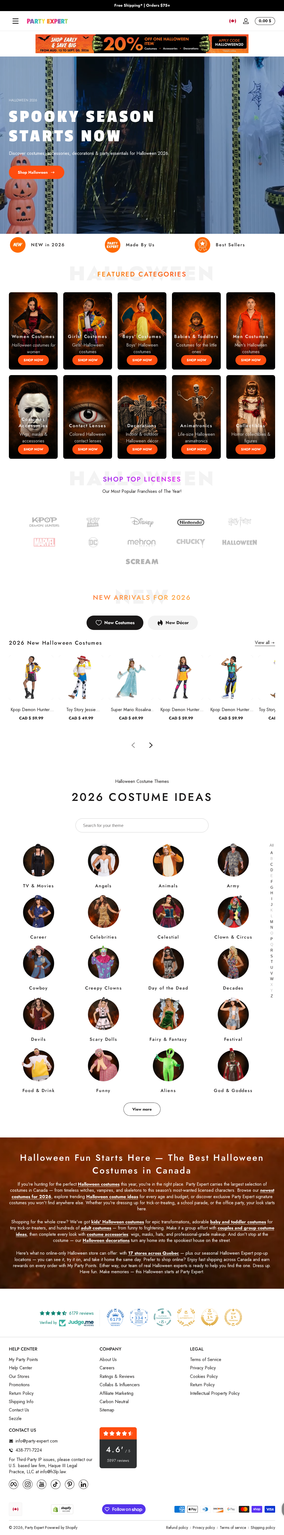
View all (262, 643)
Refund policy (177, 1527)
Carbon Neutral (114, 1402)
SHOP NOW (33, 360)
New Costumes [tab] (119, 622)
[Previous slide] (133, 745)
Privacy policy (204, 1527)
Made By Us (140, 245)
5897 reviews (118, 1460)
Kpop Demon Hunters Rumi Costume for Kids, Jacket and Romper (31, 709)
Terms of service (233, 1527)
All (272, 845)
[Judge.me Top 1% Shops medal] (210, 1317)
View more (142, 1109)
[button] (232, 21)
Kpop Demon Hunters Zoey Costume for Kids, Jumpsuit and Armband (231, 709)
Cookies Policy (204, 1376)
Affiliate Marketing (116, 1393)
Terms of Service (205, 1360)
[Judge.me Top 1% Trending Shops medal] (233, 1317)
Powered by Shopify (61, 1527)
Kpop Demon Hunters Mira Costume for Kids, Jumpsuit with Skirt (180, 709)
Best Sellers (230, 245)
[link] (93, 543)
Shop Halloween (33, 172)
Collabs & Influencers (120, 1385)
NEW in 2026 (48, 245)
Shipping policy (263, 1527)
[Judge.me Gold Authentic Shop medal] (186, 1317)
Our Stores (19, 1376)
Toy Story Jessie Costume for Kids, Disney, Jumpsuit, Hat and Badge (81, 709)
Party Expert (34, 1527)
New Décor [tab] (177, 622)
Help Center (20, 1368)
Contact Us (19, 1410)
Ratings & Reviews (117, 1376)
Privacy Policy (203, 1368)
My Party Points (23, 1360)
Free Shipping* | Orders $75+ (142, 5)
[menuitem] (51, 1360)
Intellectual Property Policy (215, 1393)
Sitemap (107, 1410)
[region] (142, 5)
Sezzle (15, 1419)
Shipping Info (21, 1402)
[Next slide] (151, 745)
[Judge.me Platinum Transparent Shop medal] (162, 1317)
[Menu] (15, 21)
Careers (107, 1368)
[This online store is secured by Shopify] (62, 1509)
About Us (108, 1360)
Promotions (19, 1385)
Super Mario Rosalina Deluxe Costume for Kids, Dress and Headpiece (131, 709)
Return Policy (21, 1393)
